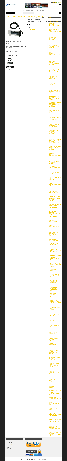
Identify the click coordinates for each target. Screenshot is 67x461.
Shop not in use (38, 458)
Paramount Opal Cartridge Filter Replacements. (54, 170)
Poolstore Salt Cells (54, 306)
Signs (50, 340)
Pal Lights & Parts (52, 168)
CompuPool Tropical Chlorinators (53, 231)
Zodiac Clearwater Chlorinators (53, 333)
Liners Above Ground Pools (54, 127)
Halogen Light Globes (53, 93)
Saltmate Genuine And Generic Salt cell (54, 317)
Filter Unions (51, 84)
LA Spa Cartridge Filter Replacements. (53, 115)
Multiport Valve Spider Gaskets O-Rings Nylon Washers (55, 147)
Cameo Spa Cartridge (53, 51)
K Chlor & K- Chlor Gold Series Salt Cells (54, 286)
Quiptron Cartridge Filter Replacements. (54, 209)
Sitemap (27, 458)
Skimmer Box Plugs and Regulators (53, 353)
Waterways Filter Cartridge (54, 428)
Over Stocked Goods (53, 166)
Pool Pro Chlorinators (53, 238)
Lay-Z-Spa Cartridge (53, 119)
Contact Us (39, 10)
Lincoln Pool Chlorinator (54, 236)
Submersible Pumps (52, 388)
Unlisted (50, 402)
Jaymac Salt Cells (53, 283)
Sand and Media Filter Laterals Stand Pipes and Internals (55, 335)
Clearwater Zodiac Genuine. (55, 264)
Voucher (50, 409)
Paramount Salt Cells (54, 294)
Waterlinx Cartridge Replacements (53, 427)
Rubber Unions (52, 220)
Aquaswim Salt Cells (54, 249)
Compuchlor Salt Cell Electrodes (54, 266)
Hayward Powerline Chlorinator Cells (53, 282)
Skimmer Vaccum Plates (53, 356)
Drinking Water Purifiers (54, 75)
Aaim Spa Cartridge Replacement (52, 24)
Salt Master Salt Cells (54, 314)
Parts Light (51, 173)
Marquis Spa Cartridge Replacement (53, 138)
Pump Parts (51, 200)
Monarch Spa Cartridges (54, 142)
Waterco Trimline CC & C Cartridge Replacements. (54, 424)
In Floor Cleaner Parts (53, 106)
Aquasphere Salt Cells (54, 248)
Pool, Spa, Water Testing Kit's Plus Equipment (54, 187)
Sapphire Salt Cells (53, 319)
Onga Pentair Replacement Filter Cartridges (54, 162)
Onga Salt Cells (53, 293)
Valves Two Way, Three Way (54, 407)
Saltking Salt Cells (53, 315)
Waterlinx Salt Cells (54, 324)
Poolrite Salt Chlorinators (54, 239)
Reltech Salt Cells (53, 310)
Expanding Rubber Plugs (53, 78)
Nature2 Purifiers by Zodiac (54, 150)
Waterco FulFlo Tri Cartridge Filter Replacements (55, 415)
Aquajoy (51, 225)
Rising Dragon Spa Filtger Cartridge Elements (54, 216)
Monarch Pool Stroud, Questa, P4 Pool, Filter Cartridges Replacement (55, 140)
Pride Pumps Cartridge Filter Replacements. (54, 199)
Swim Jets (51, 392)
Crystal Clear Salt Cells (55, 268)
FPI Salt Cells (52, 279)
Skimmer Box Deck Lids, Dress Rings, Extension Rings (54, 346)
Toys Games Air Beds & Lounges (55, 398)
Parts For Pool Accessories (54, 172)
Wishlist (32, 458)
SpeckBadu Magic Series (53, 381)
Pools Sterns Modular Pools (54, 192)
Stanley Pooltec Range (53, 385)
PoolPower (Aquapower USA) (55, 302)
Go (59, 13)
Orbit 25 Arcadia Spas (53, 164)
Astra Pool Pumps (52, 37)
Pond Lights (51, 179)
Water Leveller (52, 413)
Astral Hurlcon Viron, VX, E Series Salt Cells (55, 251)
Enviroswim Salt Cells (54, 274)
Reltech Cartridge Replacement (52, 212)
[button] (24, 21)
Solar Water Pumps (52, 359)
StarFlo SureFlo (52, 386)
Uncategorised (52, 401)
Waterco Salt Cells (53, 322)
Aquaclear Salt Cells (54, 243)
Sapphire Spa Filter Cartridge (55, 337)
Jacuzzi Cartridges (52, 112)
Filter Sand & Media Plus (53, 83)
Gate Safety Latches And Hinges (55, 90)
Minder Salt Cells (53, 291)
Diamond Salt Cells (53, 270)
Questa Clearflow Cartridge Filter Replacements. (54, 207)
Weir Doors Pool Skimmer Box (54, 431)
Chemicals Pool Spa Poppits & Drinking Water (54, 57)
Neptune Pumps (52, 152)
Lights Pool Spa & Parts (53, 126)
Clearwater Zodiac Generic (55, 263)
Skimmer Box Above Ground (54, 341)
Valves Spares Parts (53, 405)
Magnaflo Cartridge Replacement (53, 133)
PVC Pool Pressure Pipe (53, 205)
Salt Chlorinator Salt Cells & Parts (17, 16)
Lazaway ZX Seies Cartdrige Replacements (54, 121)
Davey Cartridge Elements (54, 69)
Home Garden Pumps (53, 100)
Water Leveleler (52, 412)
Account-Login (29, 10)
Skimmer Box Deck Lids (53, 344)
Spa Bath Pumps (52, 360)
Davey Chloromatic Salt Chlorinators (54, 233)
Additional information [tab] (17, 41)
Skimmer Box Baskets (53, 343)
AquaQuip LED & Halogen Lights (55, 31)
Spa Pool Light (52, 371)
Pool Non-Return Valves (53, 180)
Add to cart (32, 29)
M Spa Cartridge (52, 129)
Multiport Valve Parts (53, 145)
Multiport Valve (52, 143)
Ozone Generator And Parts (54, 167)
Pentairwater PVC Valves (53, 176)
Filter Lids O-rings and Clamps (55, 79)
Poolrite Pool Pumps (53, 191)
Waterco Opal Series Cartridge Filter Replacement (55, 417)
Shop (34, 10)
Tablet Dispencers (52, 395)
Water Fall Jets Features (54, 410)
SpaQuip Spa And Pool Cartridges (53, 380)
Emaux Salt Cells (53, 273)
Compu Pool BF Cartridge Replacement (54, 64)
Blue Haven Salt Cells (54, 257)
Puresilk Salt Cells (53, 309)
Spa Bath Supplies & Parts (54, 362)
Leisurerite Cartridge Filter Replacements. (54, 125)
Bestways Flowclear (53, 45)
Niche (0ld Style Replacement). (55, 155)
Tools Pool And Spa (52, 397)
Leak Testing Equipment (53, 123)
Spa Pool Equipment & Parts (54, 370)
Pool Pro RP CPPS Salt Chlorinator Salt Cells (54, 301)
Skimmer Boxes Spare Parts (54, 354)
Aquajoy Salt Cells (53, 244)
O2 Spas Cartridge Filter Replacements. (54, 157)
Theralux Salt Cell (53, 321)
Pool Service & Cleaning (53, 182)
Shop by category (9, 13)
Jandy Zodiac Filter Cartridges (55, 113)
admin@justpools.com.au (10, 444)
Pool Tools (51, 183)
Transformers (52, 399)
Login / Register (58, 0)
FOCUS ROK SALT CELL (54, 277)
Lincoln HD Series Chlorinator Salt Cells (54, 288)
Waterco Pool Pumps (53, 422)
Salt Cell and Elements (29, 16)
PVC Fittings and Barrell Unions (55, 204)
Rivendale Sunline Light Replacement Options (53, 218)
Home (24, 10)
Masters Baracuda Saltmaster (53, 290)
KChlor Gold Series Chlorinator (53, 235)
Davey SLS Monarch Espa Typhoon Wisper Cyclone (54, 71)
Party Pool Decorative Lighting (55, 174)
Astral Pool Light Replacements (52, 39)
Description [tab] (8, 41)
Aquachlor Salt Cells (54, 242)
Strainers (51, 387)
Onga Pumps (51, 163)
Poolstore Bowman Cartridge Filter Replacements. (55, 194)
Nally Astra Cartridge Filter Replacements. (54, 149)
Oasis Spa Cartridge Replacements (53, 160)
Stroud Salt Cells (53, 320)
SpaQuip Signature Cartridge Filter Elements (54, 378)
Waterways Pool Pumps (53, 429)
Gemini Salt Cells (53, 280)
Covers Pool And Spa (53, 68)
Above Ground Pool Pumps (54, 25)
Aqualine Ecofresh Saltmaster (40, 16)
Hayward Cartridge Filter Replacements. (54, 97)
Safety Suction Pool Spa (53, 221)
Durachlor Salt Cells (54, 271)
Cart (43, 10)
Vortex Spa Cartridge (53, 408)
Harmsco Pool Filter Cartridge (55, 95)
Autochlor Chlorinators (54, 226)
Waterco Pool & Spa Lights (54, 421)
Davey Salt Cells (53, 269)
